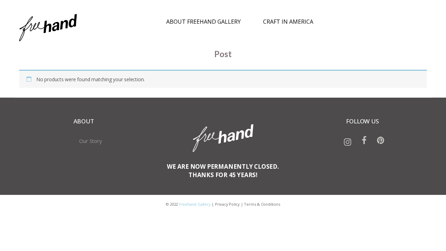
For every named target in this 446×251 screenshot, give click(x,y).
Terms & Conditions (262, 204)
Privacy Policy (227, 204)
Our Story (90, 140)
